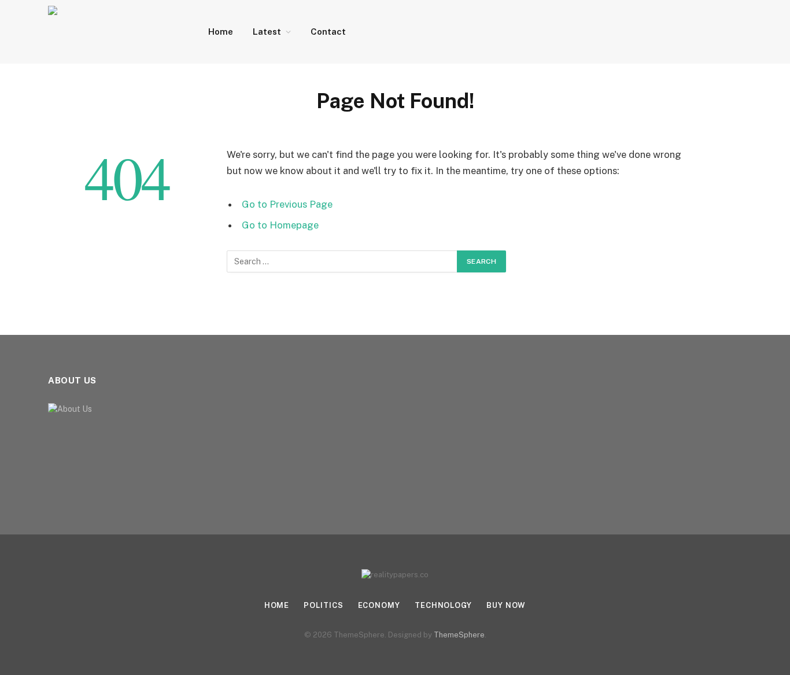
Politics (323, 605)
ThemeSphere (459, 634)
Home (220, 31)
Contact (328, 31)
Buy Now (506, 605)
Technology (443, 605)
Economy (379, 605)
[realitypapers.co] (113, 32)
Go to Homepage (280, 225)
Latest (267, 31)
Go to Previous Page (287, 204)
